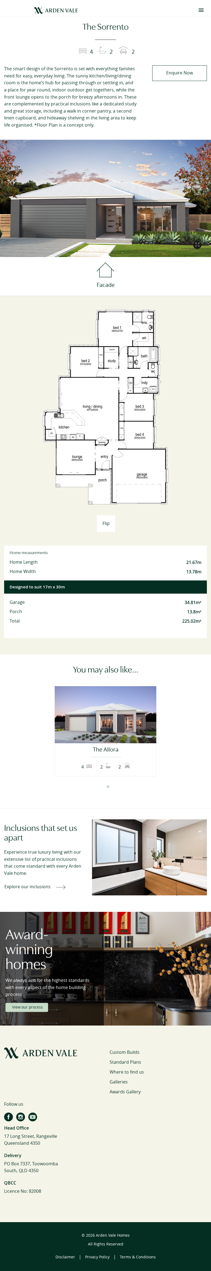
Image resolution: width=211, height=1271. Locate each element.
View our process (27, 1007)
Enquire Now (179, 73)
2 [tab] (108, 786)
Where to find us (127, 1072)
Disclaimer (65, 1257)
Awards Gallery (125, 1091)
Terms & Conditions (138, 1257)
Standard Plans (125, 1062)
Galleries (119, 1082)
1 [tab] (103, 786)
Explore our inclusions (27, 886)
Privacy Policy (97, 1257)
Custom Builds (125, 1052)
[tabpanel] (105, 731)
